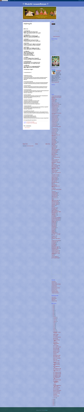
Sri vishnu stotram (54, 131)
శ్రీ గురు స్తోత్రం (53, 216)
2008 (53, 403)
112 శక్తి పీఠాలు (53, 100)
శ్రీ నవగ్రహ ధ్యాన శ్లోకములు (56, 391)
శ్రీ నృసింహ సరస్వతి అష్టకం (56, 387)
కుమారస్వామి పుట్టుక (54, 152)
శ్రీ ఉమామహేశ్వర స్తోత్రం (56, 348)
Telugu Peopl (53, 299)
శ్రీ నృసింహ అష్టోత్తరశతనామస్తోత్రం (56, 362)
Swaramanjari (54, 281)
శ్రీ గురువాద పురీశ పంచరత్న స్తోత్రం (56, 217)
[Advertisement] (36, 136)
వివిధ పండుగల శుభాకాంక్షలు (55, 202)
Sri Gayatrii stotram (54, 110)
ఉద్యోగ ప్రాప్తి (53, 144)
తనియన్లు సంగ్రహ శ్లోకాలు (55, 159)
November (55, 318)
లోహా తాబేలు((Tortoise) (55, 201)
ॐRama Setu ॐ (54, 138)
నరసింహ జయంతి (54, 171)
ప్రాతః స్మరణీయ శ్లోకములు (55, 182)
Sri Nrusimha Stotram (55, 120)
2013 (53, 314)
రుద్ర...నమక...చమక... (54, 197)
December (55, 317)
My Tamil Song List (54, 286)
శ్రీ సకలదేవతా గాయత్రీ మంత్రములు (56, 238)
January (54, 397)
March (54, 329)
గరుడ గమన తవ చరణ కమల (55, 157)
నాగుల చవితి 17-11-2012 (55, 174)
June (54, 325)
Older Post (47, 143)
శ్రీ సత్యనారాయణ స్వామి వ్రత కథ (56, 240)
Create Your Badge (54, 54)
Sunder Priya (53, 40)
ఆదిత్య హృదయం (54, 143)
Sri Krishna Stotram (54, 116)
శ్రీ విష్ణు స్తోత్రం (53, 231)
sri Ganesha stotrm (54, 109)
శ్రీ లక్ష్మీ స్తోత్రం (53, 230)
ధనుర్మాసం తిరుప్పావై (54, 170)
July (54, 324)
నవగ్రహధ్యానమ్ (55, 394)
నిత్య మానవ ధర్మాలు (54, 177)
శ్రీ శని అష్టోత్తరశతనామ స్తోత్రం (57, 376)
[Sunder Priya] (54, 53)
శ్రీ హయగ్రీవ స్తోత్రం (54, 244)
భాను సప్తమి (53, 188)
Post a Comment (27, 127)
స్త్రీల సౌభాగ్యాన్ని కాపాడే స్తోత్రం (55, 257)
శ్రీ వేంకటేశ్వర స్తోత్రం (54, 232)
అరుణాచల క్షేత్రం (54, 140)
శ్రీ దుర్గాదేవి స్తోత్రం (54, 222)
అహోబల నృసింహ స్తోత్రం (56, 360)
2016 (53, 310)
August (54, 322)
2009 (53, 402)
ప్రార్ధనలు (53, 183)
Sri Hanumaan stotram (55, 115)
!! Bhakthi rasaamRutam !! (35, 3)
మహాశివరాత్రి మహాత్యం (55, 192)
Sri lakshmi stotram (54, 117)
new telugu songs (54, 285)
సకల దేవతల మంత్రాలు (54, 249)
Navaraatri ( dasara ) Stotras (56, 104)
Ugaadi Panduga (54, 133)
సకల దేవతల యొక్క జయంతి (55, 250)
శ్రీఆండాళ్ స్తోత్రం (54, 245)
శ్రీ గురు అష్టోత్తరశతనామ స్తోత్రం (57, 373)
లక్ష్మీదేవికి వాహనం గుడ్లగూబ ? (55, 200)
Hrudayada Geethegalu (55, 291)
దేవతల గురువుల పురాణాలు (55, 165)
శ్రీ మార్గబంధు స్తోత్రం (54, 227)
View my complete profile (55, 82)
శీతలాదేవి (53, 206)
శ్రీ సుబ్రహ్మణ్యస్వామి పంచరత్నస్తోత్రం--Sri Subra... (56, 382)
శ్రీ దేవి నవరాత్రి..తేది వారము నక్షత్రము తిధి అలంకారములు (56, 212)
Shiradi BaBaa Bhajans (55, 105)
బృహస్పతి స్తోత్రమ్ (55, 335)
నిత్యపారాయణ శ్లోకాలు (54, 179)
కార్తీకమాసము (53, 148)
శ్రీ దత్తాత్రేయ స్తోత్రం (54, 221)
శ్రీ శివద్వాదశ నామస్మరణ (56, 349)
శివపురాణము (53, 205)
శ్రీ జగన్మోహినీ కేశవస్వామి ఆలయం (56, 218)
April (54, 328)
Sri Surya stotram (54, 128)
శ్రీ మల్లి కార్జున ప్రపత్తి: (55, 352)
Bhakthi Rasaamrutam (56, 36)
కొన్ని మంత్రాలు (53, 153)
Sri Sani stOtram (54, 122)
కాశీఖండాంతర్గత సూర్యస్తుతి (55, 149)
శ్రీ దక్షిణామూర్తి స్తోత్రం (55, 334)
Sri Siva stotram (54, 125)
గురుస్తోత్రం (54, 384)
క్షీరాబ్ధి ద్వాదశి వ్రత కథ (54, 154)
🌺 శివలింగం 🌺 (54, 99)
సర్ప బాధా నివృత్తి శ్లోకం (54, 256)
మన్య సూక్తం (53, 191)
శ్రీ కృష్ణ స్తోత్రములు (54, 213)
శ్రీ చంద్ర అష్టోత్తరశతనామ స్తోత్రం (57, 368)
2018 (53, 307)
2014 (53, 313)
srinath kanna (59, 70)
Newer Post (25, 143)
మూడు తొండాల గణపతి (55, 195)
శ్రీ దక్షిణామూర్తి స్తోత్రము (54, 210)
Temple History (54, 132)
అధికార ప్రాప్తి (53, 139)
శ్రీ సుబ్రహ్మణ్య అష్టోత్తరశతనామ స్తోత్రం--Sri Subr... (57, 386)
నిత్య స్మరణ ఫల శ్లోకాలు (55, 178)
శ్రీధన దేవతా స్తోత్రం (55, 338)
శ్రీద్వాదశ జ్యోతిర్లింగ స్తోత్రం (56, 356)
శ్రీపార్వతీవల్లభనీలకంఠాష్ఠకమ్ (57, 355)
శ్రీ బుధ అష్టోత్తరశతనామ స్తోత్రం (57, 372)
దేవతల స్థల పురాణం (54, 166)
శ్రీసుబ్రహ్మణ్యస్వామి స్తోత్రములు (55, 248)
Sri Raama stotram (54, 121)
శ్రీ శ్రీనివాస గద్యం (54, 237)
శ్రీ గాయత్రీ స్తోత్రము (54, 209)
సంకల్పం (53, 255)
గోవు (52, 158)
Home (36, 143)
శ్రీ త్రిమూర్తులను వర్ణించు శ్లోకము (57, 390)
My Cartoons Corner (54, 290)
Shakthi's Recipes (54, 282)
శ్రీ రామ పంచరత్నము (55, 345)
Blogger (46, 410)
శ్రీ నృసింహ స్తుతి (55, 359)
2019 (53, 306)
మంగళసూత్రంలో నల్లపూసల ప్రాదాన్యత (56, 189)
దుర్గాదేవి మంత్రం (54, 164)
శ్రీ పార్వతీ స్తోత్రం (54, 226)
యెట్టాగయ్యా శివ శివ (54, 196)
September (55, 321)
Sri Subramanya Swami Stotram (56, 126)
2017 (53, 309)
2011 (53, 399)
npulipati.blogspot (54, 298)
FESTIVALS (53, 101)
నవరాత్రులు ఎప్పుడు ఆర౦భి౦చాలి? (56, 172)
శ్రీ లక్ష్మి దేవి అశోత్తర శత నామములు (56, 344)
